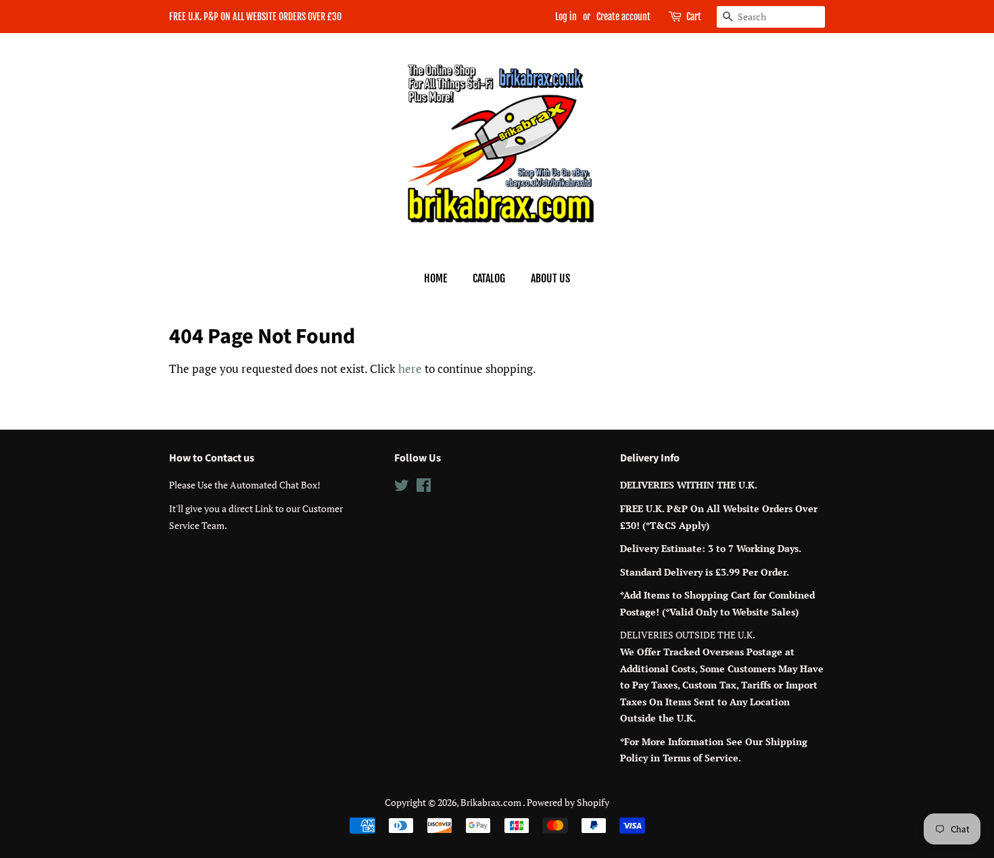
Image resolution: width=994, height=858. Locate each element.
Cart (693, 16)
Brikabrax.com (491, 802)
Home (435, 278)
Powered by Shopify (568, 802)
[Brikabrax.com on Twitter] (401, 487)
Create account (623, 16)
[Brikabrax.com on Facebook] (423, 487)
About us (550, 278)
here (410, 368)
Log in (566, 16)
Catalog (489, 278)
